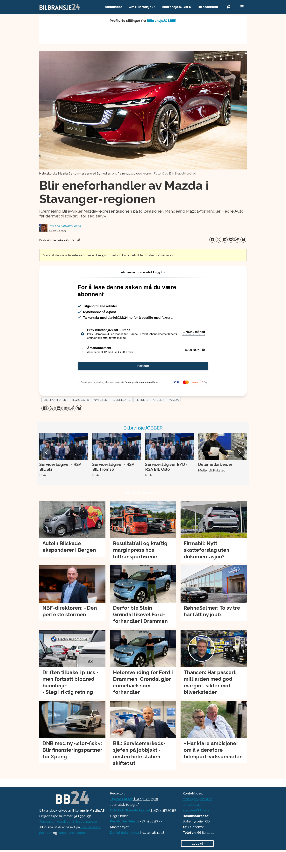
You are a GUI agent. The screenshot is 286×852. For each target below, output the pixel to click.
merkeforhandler (149, 399)
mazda (174, 399)
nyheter (100, 399)
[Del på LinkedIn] (225, 240)
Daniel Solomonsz (124, 833)
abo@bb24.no (193, 805)
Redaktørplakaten (71, 833)
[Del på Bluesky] (243, 240)
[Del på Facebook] (212, 240)
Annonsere (113, 7)
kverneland (121, 399)
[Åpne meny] (242, 7)
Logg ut (197, 843)
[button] (46, 452)
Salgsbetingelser (84, 821)
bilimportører (55, 399)
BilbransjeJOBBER (176, 7)
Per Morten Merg (124, 821)
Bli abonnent (208, 7)
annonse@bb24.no (196, 810)
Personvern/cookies (54, 821)
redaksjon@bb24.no (197, 799)
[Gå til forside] (59, 7)
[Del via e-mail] (231, 240)
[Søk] (228, 6)
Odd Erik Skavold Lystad (130, 810)
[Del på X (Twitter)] (218, 240)
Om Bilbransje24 (142, 7)
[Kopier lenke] (237, 240)
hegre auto (80, 399)
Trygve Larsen (121, 799)
